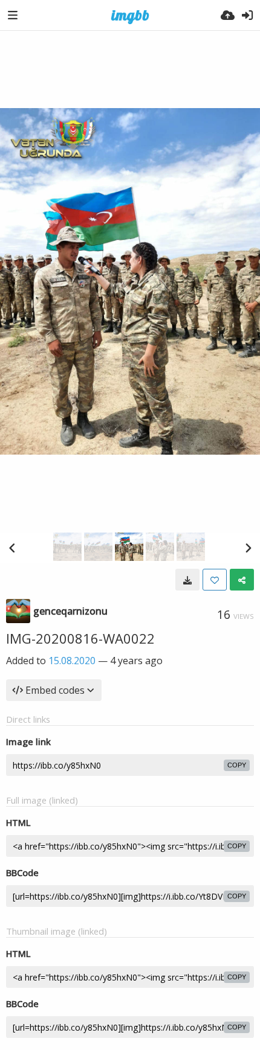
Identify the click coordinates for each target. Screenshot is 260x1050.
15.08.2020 (72, 660)
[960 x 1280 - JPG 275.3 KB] (187, 580)
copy (236, 765)
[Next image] (248, 548)
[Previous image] (12, 548)
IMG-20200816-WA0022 (80, 638)
